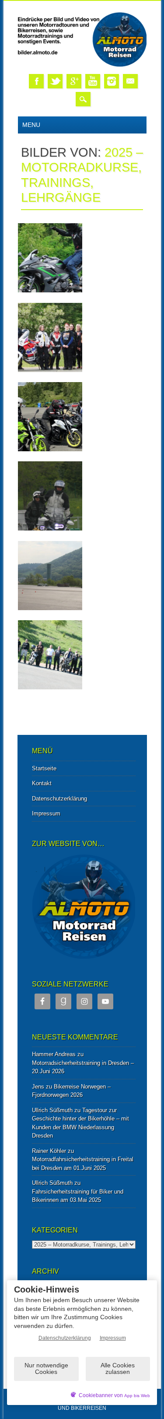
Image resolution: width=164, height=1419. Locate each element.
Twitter (55, 81)
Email (130, 81)
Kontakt (42, 783)
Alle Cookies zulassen (118, 1368)
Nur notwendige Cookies (46, 1368)
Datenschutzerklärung (59, 798)
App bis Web (137, 1395)
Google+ (73, 81)
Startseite (44, 768)
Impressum (46, 813)
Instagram (111, 81)
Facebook (36, 81)
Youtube (92, 81)
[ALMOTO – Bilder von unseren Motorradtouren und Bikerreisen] (82, 65)
